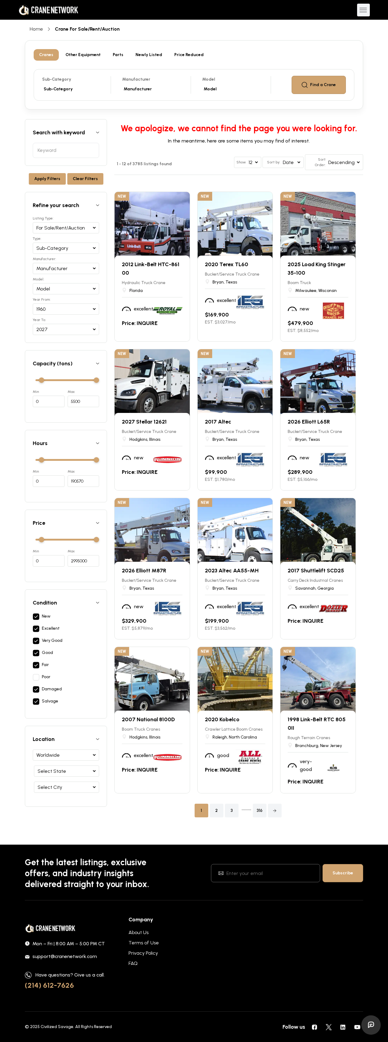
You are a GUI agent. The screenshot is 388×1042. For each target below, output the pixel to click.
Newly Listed (148, 54)
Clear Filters (85, 178)
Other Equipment (83, 54)
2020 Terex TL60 (226, 264)
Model (208, 79)
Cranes (46, 54)
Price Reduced (189, 54)
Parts (118, 54)
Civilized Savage (57, 1026)
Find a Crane (323, 84)
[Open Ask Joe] (371, 1025)
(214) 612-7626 (49, 985)
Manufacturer (136, 79)
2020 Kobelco (222, 719)
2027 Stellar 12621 (144, 421)
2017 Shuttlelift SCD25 (316, 570)
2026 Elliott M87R (144, 570)
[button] (275, 810)
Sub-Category (56, 79)
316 (260, 810)
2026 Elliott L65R (309, 421)
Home (36, 29)
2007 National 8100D (148, 719)
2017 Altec (218, 421)
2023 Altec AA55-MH (232, 570)
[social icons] (314, 1027)
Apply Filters (47, 178)
